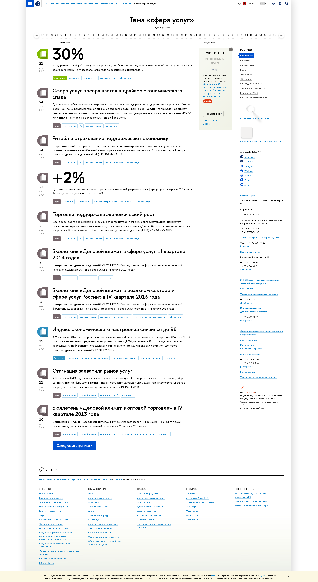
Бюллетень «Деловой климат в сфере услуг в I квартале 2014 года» (119, 254)
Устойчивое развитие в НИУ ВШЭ (55, 502)
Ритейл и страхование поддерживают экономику (110, 138)
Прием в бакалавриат (98, 506)
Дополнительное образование (103, 524)
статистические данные (124, 358)
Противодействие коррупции (53, 528)
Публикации (192, 519)
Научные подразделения (149, 493)
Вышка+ (91, 510)
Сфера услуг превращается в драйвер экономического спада (117, 94)
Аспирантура (94, 519)
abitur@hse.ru (247, 269)
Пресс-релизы (247, 371)
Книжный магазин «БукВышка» (200, 502)
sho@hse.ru (246, 302)
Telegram (249, 166)
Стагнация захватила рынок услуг (92, 370)
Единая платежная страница (52, 558)
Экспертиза (246, 74)
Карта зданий (247, 345)
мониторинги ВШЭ (109, 395)
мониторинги (89, 77)
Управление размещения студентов (259, 293)
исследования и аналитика (95, 358)
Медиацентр (192, 510)
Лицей (91, 493)
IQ (81, 125)
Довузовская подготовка (100, 498)
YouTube (248, 161)
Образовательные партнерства (103, 536)
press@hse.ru (247, 366)
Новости (118, 479)
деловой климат (108, 77)
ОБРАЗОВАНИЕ (97, 489)
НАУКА (141, 489)
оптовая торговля (144, 434)
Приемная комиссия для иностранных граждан (253, 310)
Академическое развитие (149, 515)
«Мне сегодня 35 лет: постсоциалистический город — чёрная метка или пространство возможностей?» (214, 90)
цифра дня (74, 77)
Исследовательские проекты (151, 498)
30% (68, 54)
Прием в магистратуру (99, 515)
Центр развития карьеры (100, 528)
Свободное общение (251, 83)
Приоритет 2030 (249, 92)
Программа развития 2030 (254, 97)
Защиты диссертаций (147, 510)
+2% (69, 178)
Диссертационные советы (150, 506)
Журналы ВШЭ (193, 515)
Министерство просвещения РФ (251, 501)
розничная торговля (150, 358)
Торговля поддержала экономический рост (104, 214)
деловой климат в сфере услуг (115, 316)
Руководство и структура (51, 498)
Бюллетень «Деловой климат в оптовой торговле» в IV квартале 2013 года (118, 411)
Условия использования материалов (258, 376)
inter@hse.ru (246, 320)
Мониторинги (143, 502)
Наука (243, 69)
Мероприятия (215, 53)
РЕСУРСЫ (192, 489)
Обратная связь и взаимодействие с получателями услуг (105, 543)
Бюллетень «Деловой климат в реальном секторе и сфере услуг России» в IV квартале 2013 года (113, 293)
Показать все (212, 113)
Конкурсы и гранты (146, 519)
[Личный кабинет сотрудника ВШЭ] (279, 3)
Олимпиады (93, 502)
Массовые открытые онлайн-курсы (252, 505)
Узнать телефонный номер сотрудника (260, 237)
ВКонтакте (249, 156)
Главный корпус (248, 195)
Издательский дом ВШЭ (197, 498)
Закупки (43, 515)
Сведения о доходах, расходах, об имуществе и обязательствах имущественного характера (56, 536)
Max (246, 184)
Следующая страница (73, 445)
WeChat (248, 170)
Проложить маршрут (251, 348)
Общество (246, 78)
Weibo (247, 175)
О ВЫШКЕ (45, 489)
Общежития (246, 288)
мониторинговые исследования (150, 316)
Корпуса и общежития (50, 510)
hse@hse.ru (246, 246)
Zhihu (247, 180)
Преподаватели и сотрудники (53, 506)
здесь (213, 575)
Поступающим (247, 60)
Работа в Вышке (46, 563)
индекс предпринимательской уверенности (114, 201)
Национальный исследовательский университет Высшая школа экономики (75, 479)
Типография (192, 506)
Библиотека (191, 493)
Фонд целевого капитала (51, 524)
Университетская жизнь (252, 88)
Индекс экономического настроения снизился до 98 (115, 329)
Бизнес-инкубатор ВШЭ (99, 532)
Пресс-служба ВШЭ (250, 354)
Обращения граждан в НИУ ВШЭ (55, 519)
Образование (247, 65)
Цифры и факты (46, 493)
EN (266, 3)
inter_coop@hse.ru (250, 339)
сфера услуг (126, 77)
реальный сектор (114, 162)
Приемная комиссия (250, 251)
